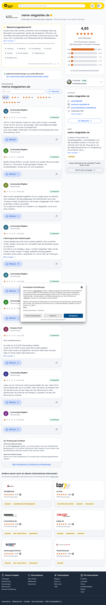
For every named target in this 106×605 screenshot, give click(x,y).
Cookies (27, 601)
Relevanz (55, 91)
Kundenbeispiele (86, 586)
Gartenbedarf (33, 533)
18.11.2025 (20, 335)
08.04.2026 (20, 191)
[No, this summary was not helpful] (58, 63)
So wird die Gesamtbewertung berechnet (85, 70)
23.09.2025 (20, 233)
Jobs (56, 586)
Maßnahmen (15, 446)
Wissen (83, 589)
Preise (83, 584)
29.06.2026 (20, 157)
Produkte (84, 579)
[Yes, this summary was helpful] (54, 63)
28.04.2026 (20, 281)
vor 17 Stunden (22, 117)
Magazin (57, 579)
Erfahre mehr (54, 476)
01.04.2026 (20, 308)
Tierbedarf (80, 533)
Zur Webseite (83, 121)
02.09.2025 (20, 420)
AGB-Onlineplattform (53, 601)
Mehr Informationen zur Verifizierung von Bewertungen (31, 464)
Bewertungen (6, 584)
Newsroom (58, 584)
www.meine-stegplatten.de (80, 104)
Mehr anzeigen (76, 114)
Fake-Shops (32, 579)
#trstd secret (6, 586)
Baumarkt (71, 156)
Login (82, 592)
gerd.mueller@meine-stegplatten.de (83, 107)
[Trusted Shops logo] (8, 6)
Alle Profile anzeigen (84, 170)
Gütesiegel (5, 579)
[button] (92, 6)
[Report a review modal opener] (56, 139)
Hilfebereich (32, 581)
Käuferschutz (6, 581)
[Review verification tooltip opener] (51, 15)
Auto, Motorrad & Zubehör (65, 504)
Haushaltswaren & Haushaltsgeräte (24, 504)
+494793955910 (76, 101)
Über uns (57, 581)
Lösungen (84, 581)
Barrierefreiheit (37, 601)
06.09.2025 (20, 380)
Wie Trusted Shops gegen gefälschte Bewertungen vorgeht (27, 76)
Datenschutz (17, 601)
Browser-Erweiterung (9, 589)
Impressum (6, 601)
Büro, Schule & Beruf (20, 533)
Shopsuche (32, 584)
